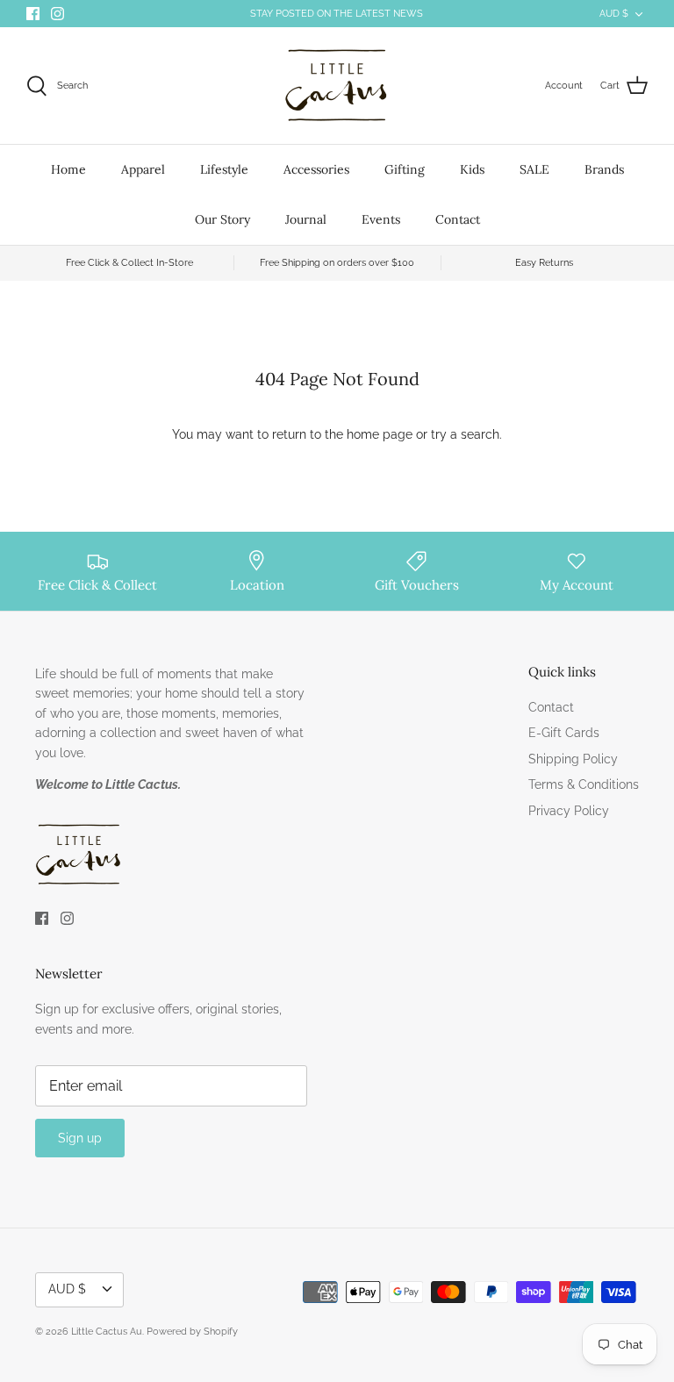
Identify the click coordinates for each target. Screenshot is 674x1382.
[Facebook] (32, 13)
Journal (305, 219)
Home (68, 169)
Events (381, 219)
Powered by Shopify (192, 1331)
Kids (472, 169)
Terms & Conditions (583, 784)
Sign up (80, 1138)
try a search (465, 434)
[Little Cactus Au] (337, 85)
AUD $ (613, 13)
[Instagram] (57, 13)
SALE (534, 169)
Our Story (222, 219)
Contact (457, 219)
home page (379, 434)
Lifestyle (224, 169)
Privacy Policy (568, 811)
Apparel (143, 169)
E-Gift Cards (563, 733)
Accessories (316, 169)
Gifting (404, 169)
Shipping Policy (573, 759)
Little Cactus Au (106, 1331)
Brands (604, 169)
